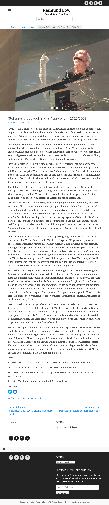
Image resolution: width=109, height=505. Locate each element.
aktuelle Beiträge (28, 27)
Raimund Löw (56, 10)
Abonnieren (62, 457)
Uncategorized (34, 362)
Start (14, 27)
